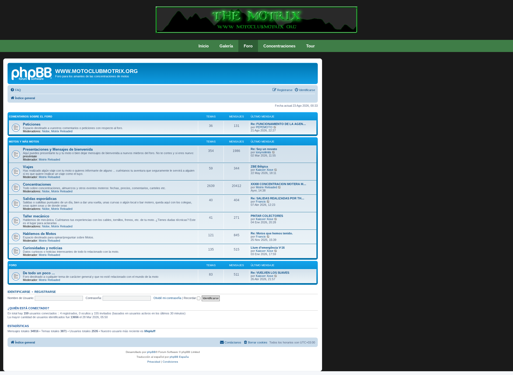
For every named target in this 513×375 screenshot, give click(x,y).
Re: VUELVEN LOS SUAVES (270, 272)
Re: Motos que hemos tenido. (272, 233)
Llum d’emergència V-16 (268, 247)
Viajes (28, 167)
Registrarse (45, 291)
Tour (310, 46)
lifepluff (149, 331)
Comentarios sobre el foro (30, 116)
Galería (226, 46)
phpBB (151, 351)
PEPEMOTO (264, 127)
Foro (248, 46)
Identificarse (19, 291)
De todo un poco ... (39, 273)
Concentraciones (279, 46)
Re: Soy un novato (264, 149)
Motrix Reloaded (61, 131)
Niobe (46, 131)
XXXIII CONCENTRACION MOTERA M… (278, 184)
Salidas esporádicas (40, 199)
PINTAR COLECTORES (267, 215)
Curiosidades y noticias (42, 248)
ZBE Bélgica (259, 166)
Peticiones (31, 124)
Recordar (190, 298)
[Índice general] (32, 72)
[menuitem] (15, 90)
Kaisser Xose (264, 169)
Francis (261, 201)
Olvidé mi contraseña (167, 298)
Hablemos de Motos (39, 234)
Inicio (203, 46)
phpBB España (179, 356)
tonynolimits (263, 152)
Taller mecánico (36, 216)
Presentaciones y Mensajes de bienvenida (58, 149)
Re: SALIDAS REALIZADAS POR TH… (277, 198)
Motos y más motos (24, 141)
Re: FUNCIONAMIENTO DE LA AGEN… (278, 124)
